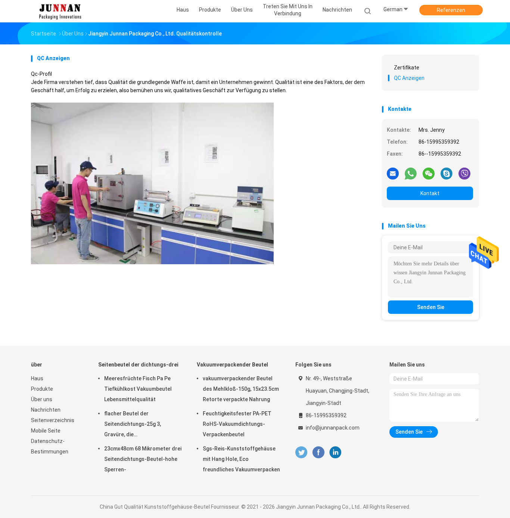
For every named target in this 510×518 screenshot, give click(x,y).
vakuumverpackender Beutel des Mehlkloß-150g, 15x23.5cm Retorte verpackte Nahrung (241, 388)
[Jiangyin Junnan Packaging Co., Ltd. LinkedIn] (335, 452)
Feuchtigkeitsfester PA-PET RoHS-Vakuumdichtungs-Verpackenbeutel (237, 424)
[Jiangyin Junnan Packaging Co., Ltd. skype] (447, 173)
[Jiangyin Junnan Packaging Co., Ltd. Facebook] (318, 452)
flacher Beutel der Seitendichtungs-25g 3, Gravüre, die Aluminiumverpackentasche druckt (138, 425)
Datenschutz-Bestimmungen (49, 446)
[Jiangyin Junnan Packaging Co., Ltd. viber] (464, 173)
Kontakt (429, 193)
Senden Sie (430, 307)
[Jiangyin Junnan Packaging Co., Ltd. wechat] (429, 173)
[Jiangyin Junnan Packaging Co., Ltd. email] (393, 173)
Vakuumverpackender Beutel (232, 365)
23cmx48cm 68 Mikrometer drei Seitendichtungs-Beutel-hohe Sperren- (142, 459)
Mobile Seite (45, 431)
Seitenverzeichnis (52, 420)
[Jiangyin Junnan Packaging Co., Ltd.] (60, 11)
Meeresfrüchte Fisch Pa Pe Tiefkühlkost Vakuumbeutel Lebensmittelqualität (138, 388)
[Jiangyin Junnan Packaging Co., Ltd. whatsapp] (411, 173)
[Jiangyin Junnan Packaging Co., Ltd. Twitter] (301, 452)
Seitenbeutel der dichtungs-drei (138, 365)
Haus (37, 378)
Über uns (41, 399)
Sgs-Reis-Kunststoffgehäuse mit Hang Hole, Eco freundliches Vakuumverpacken (241, 459)
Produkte (42, 389)
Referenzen (451, 10)
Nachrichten (45, 410)
